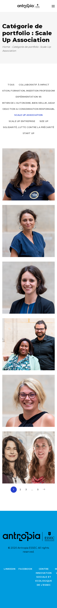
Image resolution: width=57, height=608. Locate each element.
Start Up (29, 133)
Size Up (44, 121)
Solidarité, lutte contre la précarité (28, 127)
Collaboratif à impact (34, 84)
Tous (11, 84)
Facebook (25, 569)
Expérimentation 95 (28, 96)
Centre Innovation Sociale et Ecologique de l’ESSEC (43, 577)
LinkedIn (10, 569)
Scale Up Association (28, 115)
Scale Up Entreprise (22, 121)
